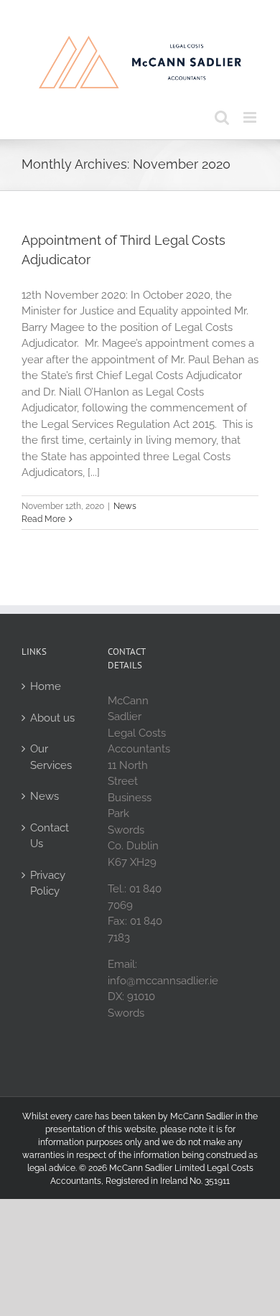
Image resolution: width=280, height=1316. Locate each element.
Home (45, 686)
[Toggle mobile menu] (250, 117)
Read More (43, 519)
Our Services (51, 757)
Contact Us (49, 836)
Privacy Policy (47, 883)
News (124, 506)
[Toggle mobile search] (222, 117)
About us (52, 717)
